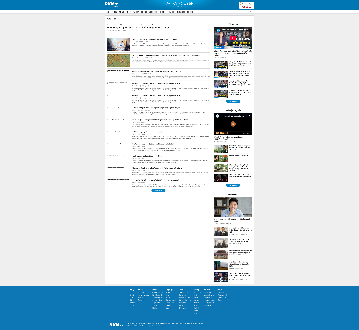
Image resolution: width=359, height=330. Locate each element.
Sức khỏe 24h (207, 305)
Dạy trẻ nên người (183, 305)
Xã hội (131, 297)
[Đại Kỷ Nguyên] (111, 3)
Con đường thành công (220, 223)
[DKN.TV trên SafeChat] (240, 3)
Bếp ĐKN (196, 297)
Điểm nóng (232, 254)
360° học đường (183, 308)
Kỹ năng (231, 268)
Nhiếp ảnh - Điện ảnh (171, 300)
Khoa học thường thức (224, 297)
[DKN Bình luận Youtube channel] (247, 7)
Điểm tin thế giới (233, 234)
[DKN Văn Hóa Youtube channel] (250, 7)
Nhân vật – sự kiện (233, 110)
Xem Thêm (158, 191)
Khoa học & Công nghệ (185, 12)
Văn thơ (168, 305)
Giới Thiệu (115, 6)
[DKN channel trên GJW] (249, 3)
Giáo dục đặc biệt (183, 295)
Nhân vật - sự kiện (218, 141)
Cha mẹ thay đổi (183, 303)
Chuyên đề (154, 305)
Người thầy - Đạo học (184, 297)
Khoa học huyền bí (222, 295)
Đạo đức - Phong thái (137, 58)
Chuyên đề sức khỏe (209, 295)
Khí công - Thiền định (209, 300)
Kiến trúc (168, 297)
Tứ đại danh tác (156, 303)
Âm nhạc (168, 292)
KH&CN (220, 290)
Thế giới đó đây (142, 300)
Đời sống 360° (197, 292)
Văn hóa (136, 12)
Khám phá (196, 303)
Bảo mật (154, 326)
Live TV (129, 12)
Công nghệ (221, 292)
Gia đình (196, 295)
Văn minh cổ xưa (170, 303)
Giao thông (132, 303)
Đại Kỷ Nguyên (164, 323)
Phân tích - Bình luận (143, 295)
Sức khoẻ (196, 313)
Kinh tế (131, 292)
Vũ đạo (167, 308)
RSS (135, 326)
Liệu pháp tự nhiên (209, 303)
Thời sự (114, 12)
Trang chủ (108, 12)
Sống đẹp (196, 300)
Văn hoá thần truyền (157, 297)
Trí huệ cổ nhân (136, 41)
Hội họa (167, 295)
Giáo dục (181, 290)
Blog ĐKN (196, 308)
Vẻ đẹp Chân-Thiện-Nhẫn (157, 12)
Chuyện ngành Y (208, 297)
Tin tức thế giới (142, 292)
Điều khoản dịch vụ (144, 326)
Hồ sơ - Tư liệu (141, 297)
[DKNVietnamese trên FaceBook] (242, 3)
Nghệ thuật (155, 308)
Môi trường (232, 243)
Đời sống (144, 12)
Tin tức (220, 300)
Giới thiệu (129, 326)
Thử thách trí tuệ (183, 292)
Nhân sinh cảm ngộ (112, 30)
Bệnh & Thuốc (208, 292)
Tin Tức (216, 57)
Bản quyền (162, 326)
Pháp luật (132, 300)
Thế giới (121, 12)
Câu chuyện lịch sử (157, 300)
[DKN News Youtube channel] (243, 7)
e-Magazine (171, 12)
